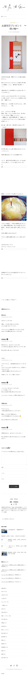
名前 (2, 467)
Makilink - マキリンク (9, 518)
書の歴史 (3, 636)
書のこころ (16, 22)
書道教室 (3, 647)
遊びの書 (3, 657)
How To (3, 591)
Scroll (2, 673)
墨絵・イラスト (4, 616)
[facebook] (14, 665)
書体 (2, 640)
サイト (2, 479)
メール (2, 473)
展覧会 (2, 622)
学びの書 (3, 619)
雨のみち (3, 315)
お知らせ (3, 595)
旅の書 (2, 626)
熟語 (2, 650)
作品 (2, 609)
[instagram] (17, 665)
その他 (11, 22)
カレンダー (3, 602)
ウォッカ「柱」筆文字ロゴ (7, 574)
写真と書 (3, 612)
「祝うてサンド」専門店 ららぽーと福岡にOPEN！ (12, 565)
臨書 (2, 654)
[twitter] (11, 665)
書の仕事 (3, 633)
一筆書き (3, 605)
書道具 (2, 643)
